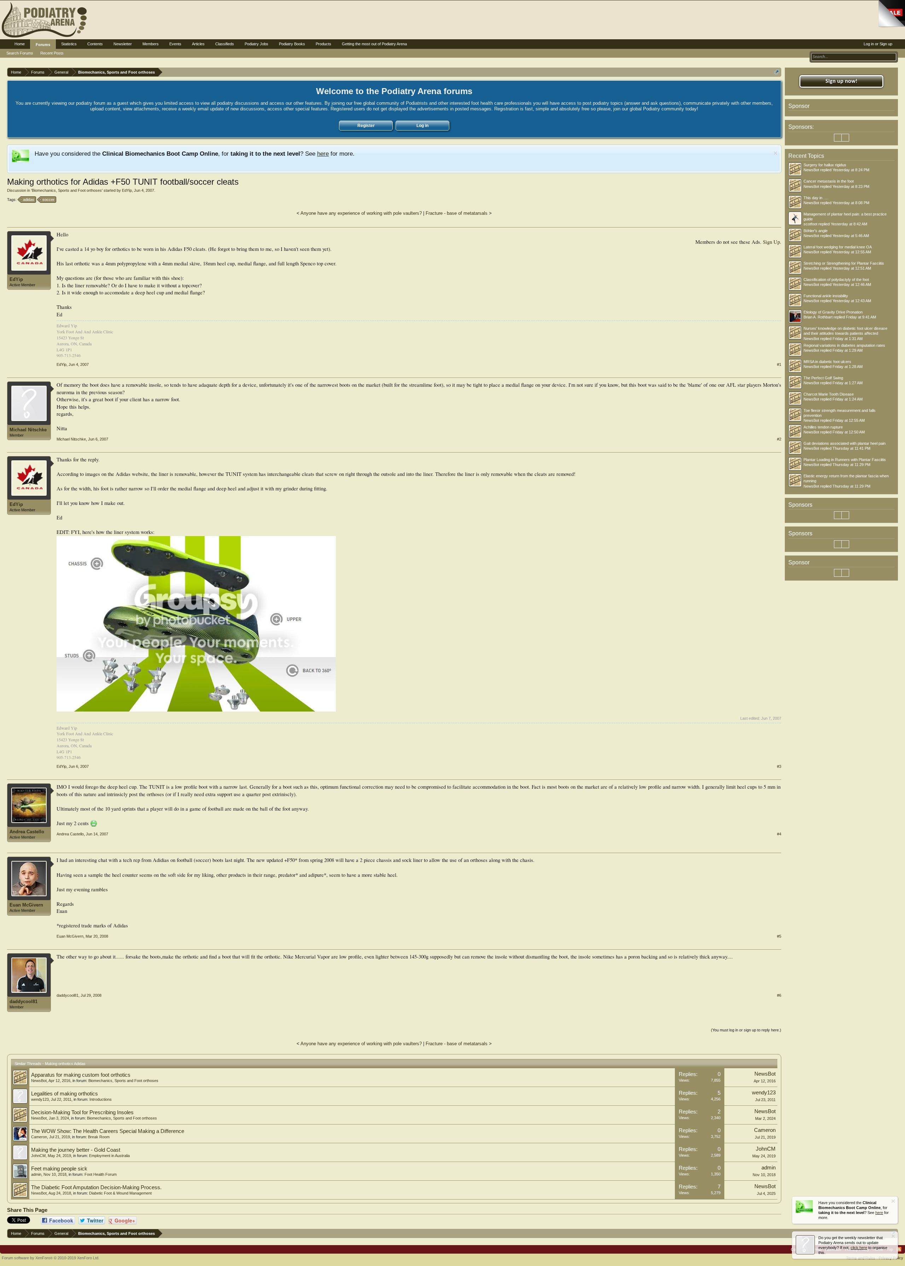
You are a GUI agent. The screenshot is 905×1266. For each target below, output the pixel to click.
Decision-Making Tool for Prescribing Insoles (82, 1112)
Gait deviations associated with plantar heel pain (845, 443)
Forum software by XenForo (50, 1258)
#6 (779, 995)
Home (19, 44)
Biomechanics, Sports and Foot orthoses (67, 190)
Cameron (39, 1137)
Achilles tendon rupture (823, 427)
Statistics (69, 44)
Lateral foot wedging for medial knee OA (838, 247)
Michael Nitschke (28, 429)
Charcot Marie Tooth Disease (829, 394)
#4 (779, 834)
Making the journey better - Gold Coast (75, 1150)
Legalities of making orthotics (64, 1094)
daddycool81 (23, 1001)
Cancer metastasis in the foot (829, 181)
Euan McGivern (26, 905)
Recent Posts (52, 53)
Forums (43, 44)
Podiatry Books (292, 44)
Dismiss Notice (775, 153)
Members (150, 44)
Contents (95, 44)
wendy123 (40, 1099)
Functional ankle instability (826, 296)
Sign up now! (841, 81)
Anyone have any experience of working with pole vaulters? (361, 213)
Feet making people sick (59, 1169)
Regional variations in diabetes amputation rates (844, 345)
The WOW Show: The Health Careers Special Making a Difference (107, 1131)
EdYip (127, 190)
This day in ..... (816, 198)
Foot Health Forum (100, 1174)
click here (859, 1247)
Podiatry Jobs (256, 44)
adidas (28, 199)
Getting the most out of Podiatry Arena (374, 44)
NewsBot (39, 1080)
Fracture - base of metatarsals (456, 213)
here (323, 153)
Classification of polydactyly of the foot (836, 279)
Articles (198, 44)
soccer (48, 199)
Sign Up (771, 241)
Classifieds (224, 44)
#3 (779, 766)
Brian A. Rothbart (818, 317)
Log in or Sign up (878, 44)
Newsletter (122, 44)
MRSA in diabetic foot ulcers (827, 361)
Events (175, 44)
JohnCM (38, 1155)
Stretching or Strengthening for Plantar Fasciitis (844, 263)
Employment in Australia (109, 1155)
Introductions (100, 1099)
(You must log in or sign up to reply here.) (746, 1030)
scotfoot (810, 224)
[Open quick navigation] (777, 72)
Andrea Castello (27, 831)
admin (36, 1174)
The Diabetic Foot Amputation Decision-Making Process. (96, 1187)
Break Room (99, 1137)
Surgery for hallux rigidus (825, 165)
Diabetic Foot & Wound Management (120, 1193)
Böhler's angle (816, 231)
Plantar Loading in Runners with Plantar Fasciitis (845, 460)
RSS (899, 1249)
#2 (779, 439)
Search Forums (19, 53)
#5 (779, 936)
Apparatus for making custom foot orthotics (80, 1075)
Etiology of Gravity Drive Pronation (833, 312)
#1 (779, 364)
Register (366, 125)
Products (323, 44)
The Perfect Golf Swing (823, 378)
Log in (422, 125)
